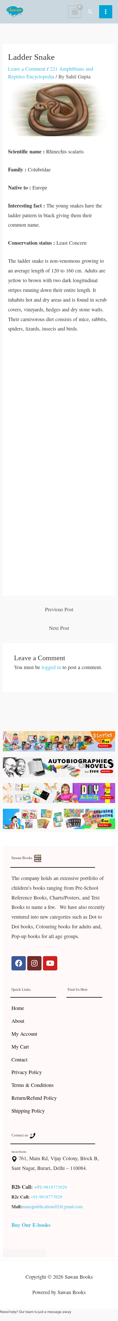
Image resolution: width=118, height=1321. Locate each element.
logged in (51, 667)
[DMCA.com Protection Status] (24, 1252)
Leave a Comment (27, 68)
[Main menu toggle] (105, 11)
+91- (39, 1186)
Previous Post (59, 609)
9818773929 (55, 1187)
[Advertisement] (59, 401)
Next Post (59, 627)
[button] (90, 12)
